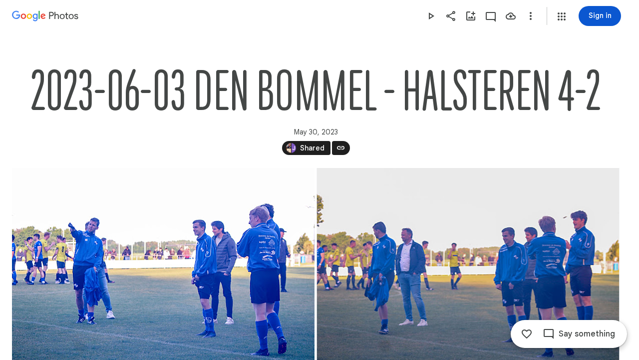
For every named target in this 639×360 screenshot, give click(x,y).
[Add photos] (471, 16)
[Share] (451, 16)
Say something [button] (587, 334)
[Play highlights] (431, 16)
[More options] (531, 16)
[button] (562, 16)
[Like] (527, 334)
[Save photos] (511, 16)
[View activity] (491, 16)
